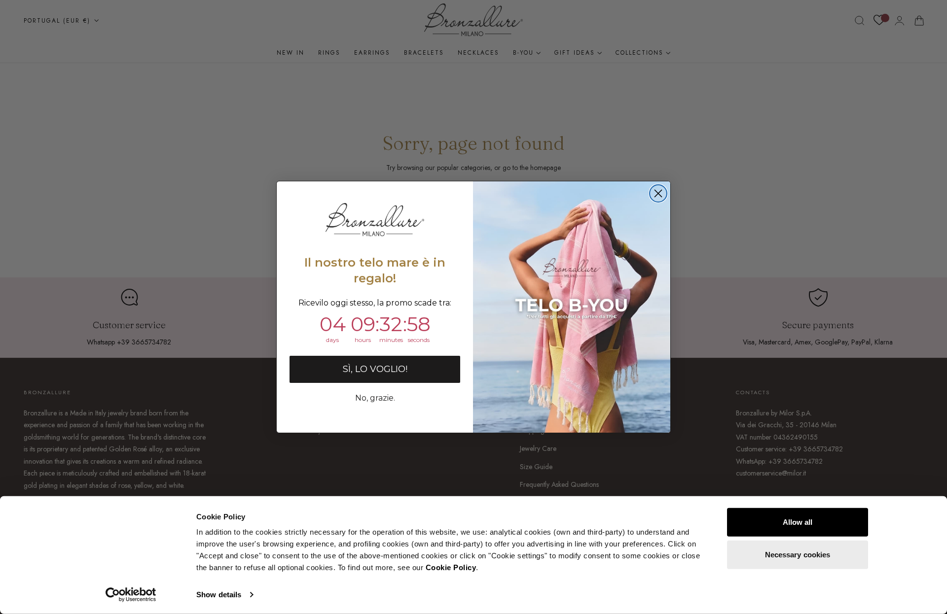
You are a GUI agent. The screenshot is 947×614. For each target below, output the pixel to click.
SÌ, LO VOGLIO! (375, 369)
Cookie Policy (451, 567)
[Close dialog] (658, 193)
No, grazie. (375, 398)
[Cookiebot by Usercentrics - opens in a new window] (131, 594)
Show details (218, 594)
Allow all (798, 522)
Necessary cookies (798, 554)
